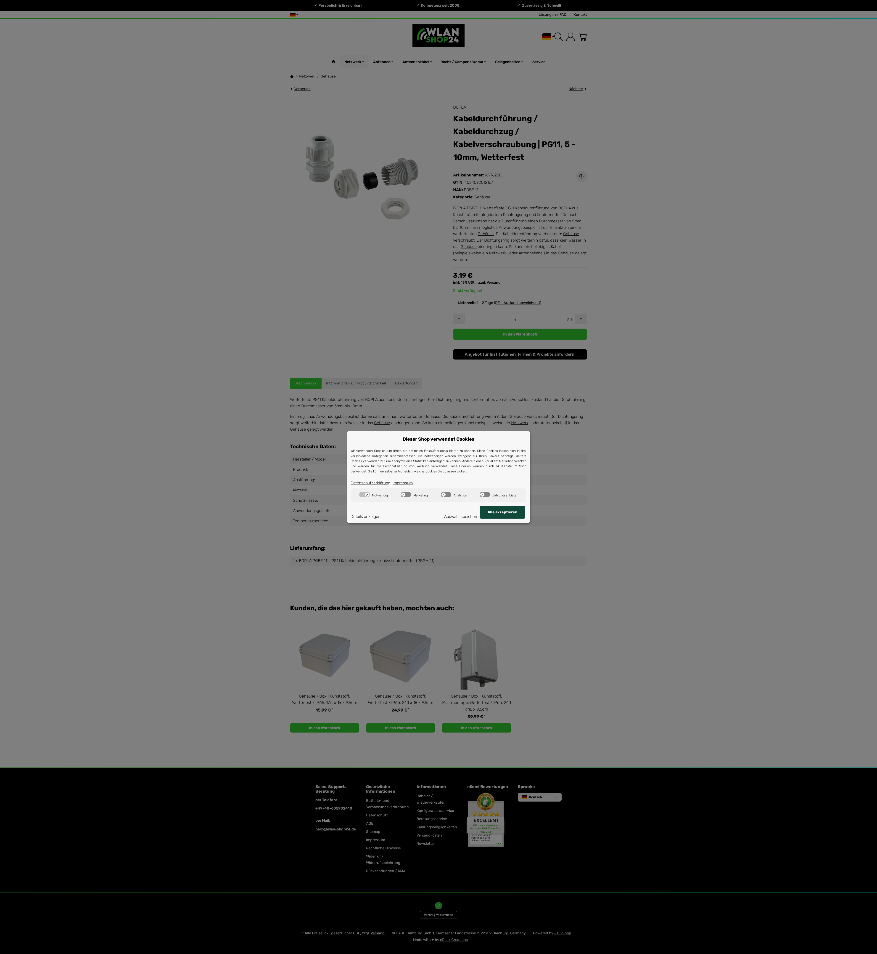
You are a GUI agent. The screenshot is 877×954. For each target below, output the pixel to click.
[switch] (364, 494)
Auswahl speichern (461, 516)
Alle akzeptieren (502, 512)
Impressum (403, 483)
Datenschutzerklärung (370, 483)
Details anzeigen (365, 516)
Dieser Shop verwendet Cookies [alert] (438, 439)
